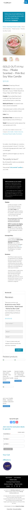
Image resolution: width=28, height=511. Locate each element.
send (20, 246)
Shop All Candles (18, 484)
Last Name (6, 444)
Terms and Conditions (17, 509)
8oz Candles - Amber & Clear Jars (15, 131)
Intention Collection (8, 484)
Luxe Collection (17, 477)
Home (4, 26)
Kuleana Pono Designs (20, 506)
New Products (9, 477)
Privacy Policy (9, 509)
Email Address (7, 434)
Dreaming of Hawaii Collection (13, 481)
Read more (6, 382)
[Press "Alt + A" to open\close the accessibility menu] (26, 2)
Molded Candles (13, 479)
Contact (8, 486)
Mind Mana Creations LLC (15, 490)
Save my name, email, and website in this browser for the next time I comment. (13, 343)
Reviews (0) (8, 292)
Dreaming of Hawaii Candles (14, 26)
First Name (6, 439)
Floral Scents (19, 133)
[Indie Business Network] (7, 470)
